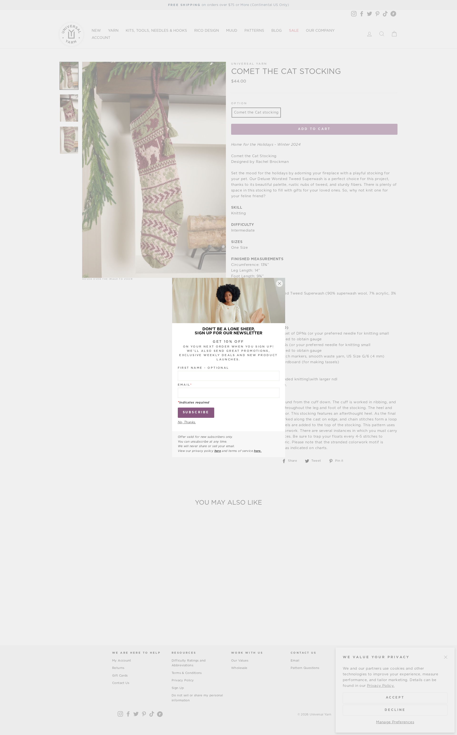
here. (258, 451)
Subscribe (196, 412)
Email (185, 385)
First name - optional (203, 368)
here (217, 451)
